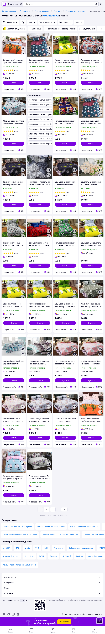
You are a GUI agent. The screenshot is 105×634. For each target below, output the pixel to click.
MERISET (6, 548)
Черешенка (25, 11)
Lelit (46, 548)
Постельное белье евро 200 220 (84, 526)
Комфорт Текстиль (11, 556)
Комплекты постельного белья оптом (19, 565)
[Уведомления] (101, 4)
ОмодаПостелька (95, 556)
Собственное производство (81, 548)
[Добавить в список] (23, 53)
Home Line (29, 556)
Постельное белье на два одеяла (17, 526)
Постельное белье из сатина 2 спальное (60, 534)
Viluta (27, 548)
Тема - (13, 600)
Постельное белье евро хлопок (51, 526)
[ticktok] (17, 614)
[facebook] (8, 614)
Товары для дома (42, 11)
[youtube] (4, 614)
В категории (13, 4)
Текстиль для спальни (75, 11)
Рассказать (64, 621)
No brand (66, 556)
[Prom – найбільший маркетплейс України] (4, 4)
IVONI (41, 556)
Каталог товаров (9, 11)
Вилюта (53, 556)
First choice (58, 548)
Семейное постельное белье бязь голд (20, 534)
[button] (13, 83)
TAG (17, 548)
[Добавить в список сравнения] (23, 48)
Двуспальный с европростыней (62, 29)
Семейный (36, 29)
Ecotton (79, 556)
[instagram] (13, 614)
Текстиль (57, 11)
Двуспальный (89, 29)
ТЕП (37, 548)
